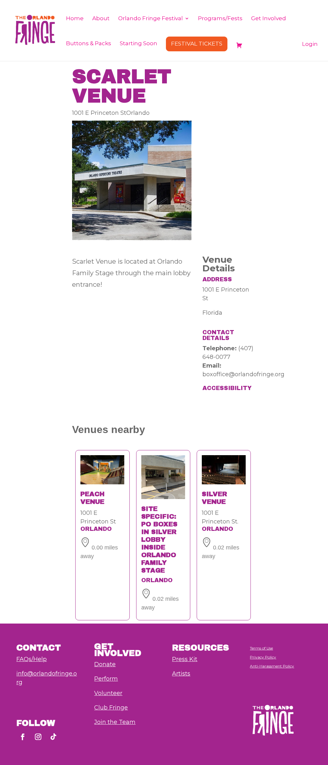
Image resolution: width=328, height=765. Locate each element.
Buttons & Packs (88, 44)
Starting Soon (138, 44)
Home (75, 18)
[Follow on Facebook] (22, 736)
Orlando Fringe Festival (150, 18)
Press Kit (184, 659)
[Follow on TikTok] (53, 736)
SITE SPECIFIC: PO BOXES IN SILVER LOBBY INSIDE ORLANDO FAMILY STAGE (159, 539)
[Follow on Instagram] (38, 736)
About (101, 18)
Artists (181, 673)
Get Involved (268, 18)
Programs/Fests (220, 18)
